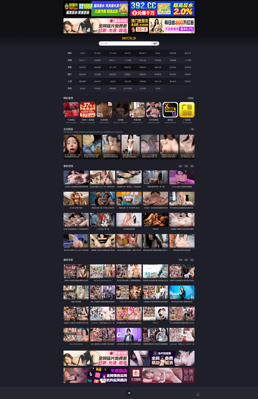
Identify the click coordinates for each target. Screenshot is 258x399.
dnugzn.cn (129, 38)
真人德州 (97, 53)
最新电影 (68, 259)
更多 (192, 166)
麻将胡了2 (142, 53)
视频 (70, 60)
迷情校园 (143, 81)
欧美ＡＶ (112, 60)
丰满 (180, 260)
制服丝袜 (143, 67)
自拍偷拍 (97, 60)
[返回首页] (198, 394)
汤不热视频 (128, 88)
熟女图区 (173, 74)
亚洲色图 (97, 74)
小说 (70, 81)
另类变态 (188, 67)
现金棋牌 (173, 53)
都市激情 (82, 81)
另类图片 (188, 74)
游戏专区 (127, 53)
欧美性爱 (127, 67)
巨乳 (186, 166)
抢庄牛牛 (188, 53)
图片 (70, 74)
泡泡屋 (157, 88)
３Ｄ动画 (127, 60)
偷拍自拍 (97, 67)
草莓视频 (112, 88)
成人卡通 (112, 67)
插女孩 (82, 88)
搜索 (155, 43)
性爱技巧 (188, 81)
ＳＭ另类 (188, 60)
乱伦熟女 (173, 67)
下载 (192, 129)
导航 (70, 88)
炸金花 (157, 53)
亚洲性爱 (82, 67)
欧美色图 (112, 74)
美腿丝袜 (143, 74)
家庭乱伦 (97, 81)
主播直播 (173, 60)
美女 (180, 166)
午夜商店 (97, 88)
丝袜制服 (158, 60)
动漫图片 (127, 74)
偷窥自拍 (82, 74)
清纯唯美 (158, 74)
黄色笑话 (173, 81)
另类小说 (158, 81)
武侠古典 (127, 81)
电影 (70, 67)
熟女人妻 (143, 60)
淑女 (186, 260)
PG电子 (82, 53)
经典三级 (158, 67)
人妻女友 (112, 81)
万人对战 (112, 53)
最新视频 (68, 166)
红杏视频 (143, 88)
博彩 (70, 53)
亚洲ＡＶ (82, 60)
